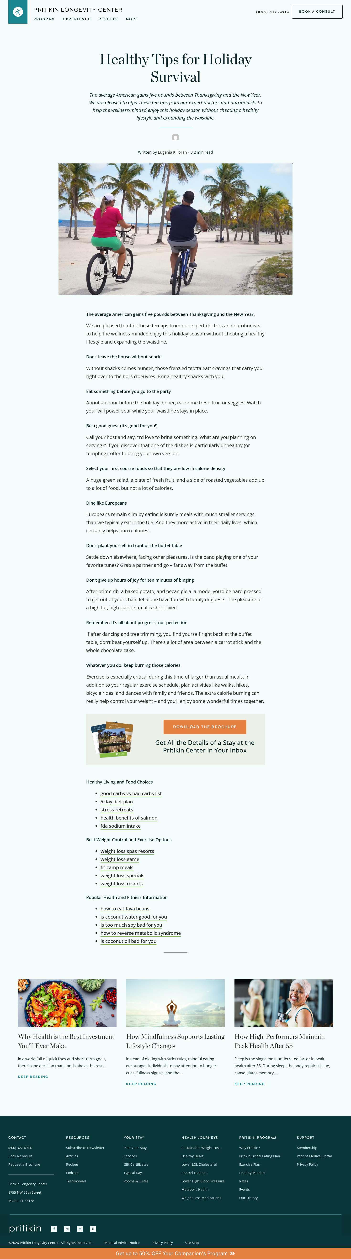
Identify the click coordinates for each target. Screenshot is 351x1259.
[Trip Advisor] (67, 1229)
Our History (248, 1198)
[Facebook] (54, 1229)
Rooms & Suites (136, 1181)
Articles (72, 1156)
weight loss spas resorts (127, 851)
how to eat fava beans (125, 908)
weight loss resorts (122, 883)
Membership (307, 1147)
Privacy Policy (307, 1164)
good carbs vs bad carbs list (131, 793)
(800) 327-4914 (272, 12)
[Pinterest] (93, 1229)
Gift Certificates (136, 1164)
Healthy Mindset (252, 1172)
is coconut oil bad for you (128, 941)
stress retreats (117, 809)
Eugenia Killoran (172, 152)
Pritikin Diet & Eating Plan (259, 1156)
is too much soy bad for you (131, 925)
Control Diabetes (194, 1172)
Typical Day (133, 1172)
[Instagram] (80, 1229)
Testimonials (76, 1181)
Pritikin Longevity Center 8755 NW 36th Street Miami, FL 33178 (27, 1192)
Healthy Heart (192, 1156)
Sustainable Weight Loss (200, 1147)
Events (244, 1189)
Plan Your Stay (135, 1147)
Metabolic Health (195, 1189)
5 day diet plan (117, 801)
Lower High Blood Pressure (202, 1181)
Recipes (72, 1164)
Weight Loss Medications (201, 1198)
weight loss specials (122, 875)
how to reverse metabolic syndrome (141, 933)
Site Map (192, 1242)
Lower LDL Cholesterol (199, 1164)
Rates (243, 1181)
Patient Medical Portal (314, 1156)
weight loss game (120, 859)
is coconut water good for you (134, 917)
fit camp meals (117, 867)
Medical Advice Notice (122, 1242)
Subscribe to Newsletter (85, 1147)
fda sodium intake (121, 826)
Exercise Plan (249, 1164)
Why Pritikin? (249, 1147)
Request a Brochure (24, 1164)
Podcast (72, 1172)
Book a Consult (20, 1156)
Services (130, 1156)
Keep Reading (33, 1076)
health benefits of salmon (129, 818)
